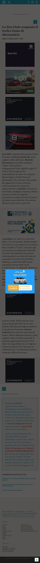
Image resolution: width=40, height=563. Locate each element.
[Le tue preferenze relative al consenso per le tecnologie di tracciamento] (36, 559)
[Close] (34, 269)
